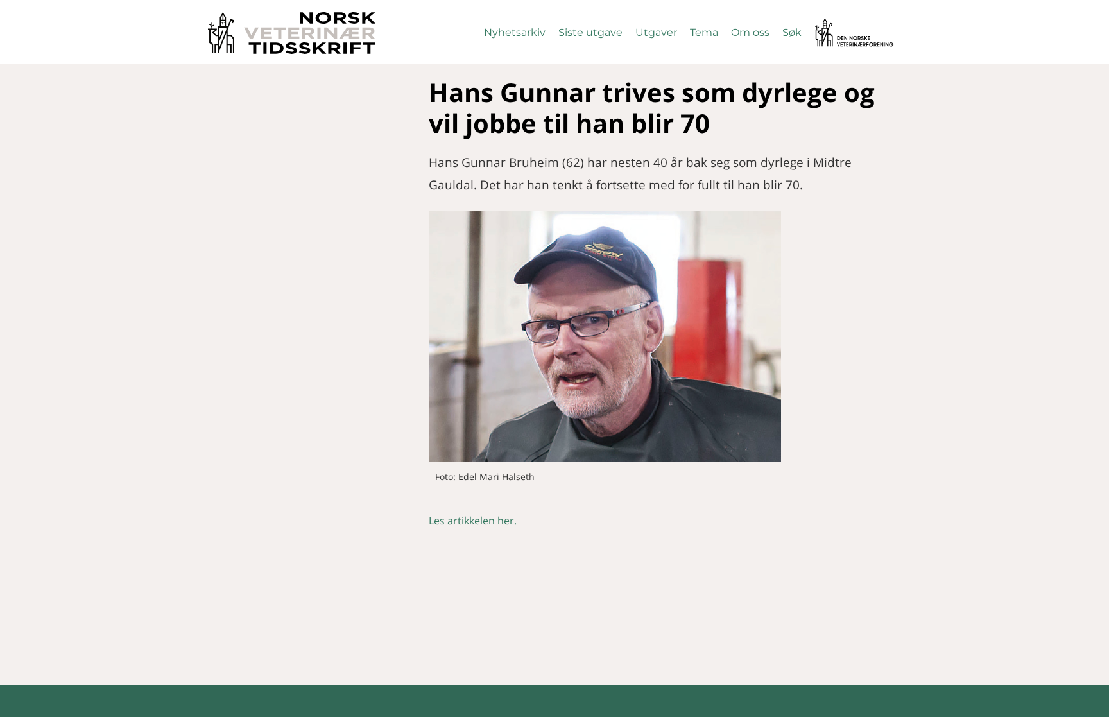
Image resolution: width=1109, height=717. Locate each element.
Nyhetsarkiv (515, 32)
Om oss (750, 32)
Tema (704, 32)
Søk (792, 32)
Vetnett (834, 24)
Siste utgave (590, 32)
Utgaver (656, 32)
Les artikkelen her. (473, 521)
